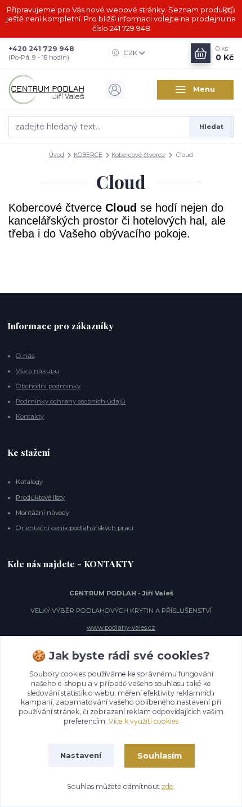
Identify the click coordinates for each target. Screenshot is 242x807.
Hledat (211, 127)
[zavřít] (228, 11)
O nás (25, 356)
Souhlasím (159, 756)
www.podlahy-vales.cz (121, 627)
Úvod (56, 155)
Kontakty (30, 416)
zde (167, 786)
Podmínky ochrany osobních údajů (71, 401)
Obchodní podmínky (48, 386)
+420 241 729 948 (41, 48)
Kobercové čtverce (138, 155)
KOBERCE (88, 155)
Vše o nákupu (37, 371)
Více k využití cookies (143, 721)
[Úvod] (46, 89)
